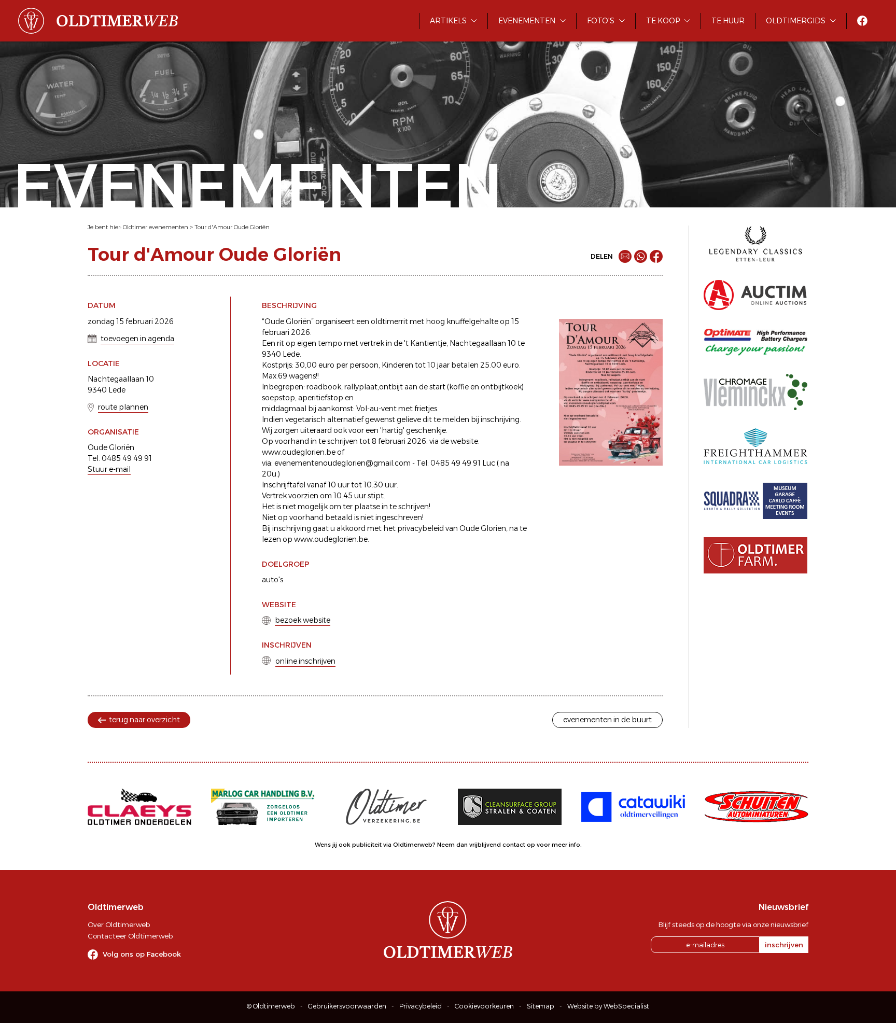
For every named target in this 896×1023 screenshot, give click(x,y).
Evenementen (526, 20)
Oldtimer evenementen (155, 227)
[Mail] (625, 256)
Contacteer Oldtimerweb (130, 936)
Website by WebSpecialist (608, 1006)
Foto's (600, 20)
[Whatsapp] (640, 256)
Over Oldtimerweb (119, 924)
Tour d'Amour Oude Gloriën (232, 227)
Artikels (448, 20)
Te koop (663, 20)
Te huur (728, 20)
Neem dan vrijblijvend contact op (486, 844)
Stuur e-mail (109, 469)
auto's (272, 579)
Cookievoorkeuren (484, 1006)
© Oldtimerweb (271, 1006)
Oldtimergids (795, 20)
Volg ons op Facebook (142, 954)
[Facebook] (656, 256)
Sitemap (540, 1006)
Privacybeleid (420, 1006)
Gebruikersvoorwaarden (347, 1006)
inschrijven (784, 945)
